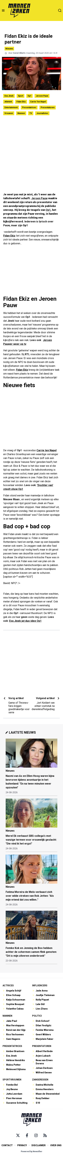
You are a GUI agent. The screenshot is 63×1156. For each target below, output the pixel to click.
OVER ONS (56, 1145)
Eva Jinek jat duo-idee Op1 (25, 620)
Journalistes (42, 113)
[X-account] (18, 1135)
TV (30, 113)
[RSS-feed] (45, 1135)
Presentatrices (29, 107)
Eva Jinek (9, 96)
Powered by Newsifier (31, 1151)
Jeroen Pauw (42, 96)
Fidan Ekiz (21, 102)
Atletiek (8, 102)
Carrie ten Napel (38, 102)
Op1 (29, 96)
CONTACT (7, 1145)
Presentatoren (47, 107)
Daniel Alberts (19, 53)
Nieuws (9, 48)
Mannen (21, 113)
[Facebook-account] (27, 1135)
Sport (20, 96)
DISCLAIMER (39, 1145)
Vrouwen (9, 113)
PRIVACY (22, 1145)
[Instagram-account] (36, 1135)
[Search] (60, 10)
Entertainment (11, 107)
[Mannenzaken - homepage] (19, 10)
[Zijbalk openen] (3, 10)
